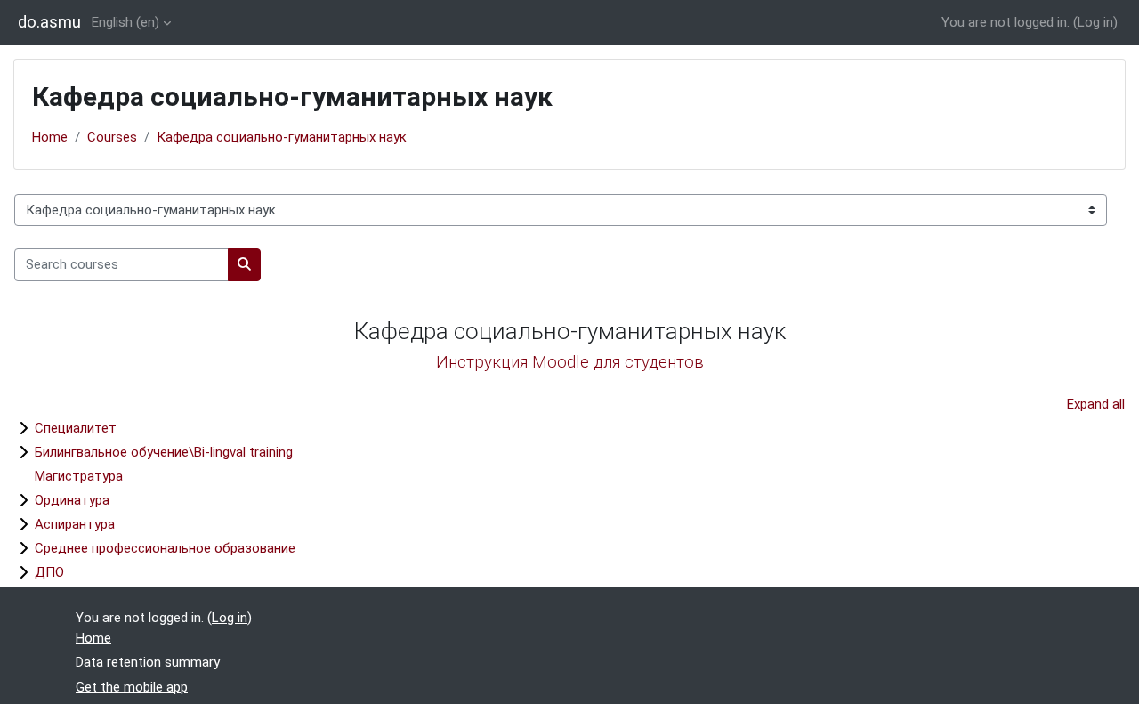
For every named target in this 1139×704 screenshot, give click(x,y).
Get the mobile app (132, 687)
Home (50, 137)
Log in (1095, 22)
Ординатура (72, 500)
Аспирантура (75, 524)
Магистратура (79, 476)
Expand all (1096, 404)
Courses (112, 137)
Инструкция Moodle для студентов (570, 362)
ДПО (49, 572)
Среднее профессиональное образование (165, 548)
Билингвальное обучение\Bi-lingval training (164, 452)
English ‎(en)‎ (125, 22)
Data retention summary (148, 662)
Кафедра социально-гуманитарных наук (282, 137)
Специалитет (76, 428)
